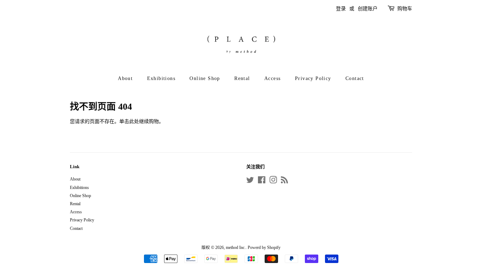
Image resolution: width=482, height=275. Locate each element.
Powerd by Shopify (264, 247)
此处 (134, 121)
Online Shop (204, 78)
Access (272, 78)
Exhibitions (161, 78)
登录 (341, 8)
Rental (242, 78)
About (125, 78)
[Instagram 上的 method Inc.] (273, 181)
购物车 (404, 8)
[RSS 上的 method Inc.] (284, 181)
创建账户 (368, 8)
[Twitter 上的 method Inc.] (250, 181)
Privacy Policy (313, 78)
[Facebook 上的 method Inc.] (262, 181)
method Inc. (236, 247)
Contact (354, 78)
